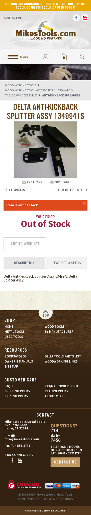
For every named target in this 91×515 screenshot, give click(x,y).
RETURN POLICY (56, 391)
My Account (45, 56)
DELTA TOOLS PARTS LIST (63, 356)
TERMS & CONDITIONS (58, 499)
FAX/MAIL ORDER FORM (61, 386)
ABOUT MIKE (54, 396)
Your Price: (45, 217)
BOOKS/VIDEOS (16, 356)
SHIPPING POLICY (17, 391)
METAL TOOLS (15, 331)
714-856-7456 (56, 435)
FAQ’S (9, 386)
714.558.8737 (20, 445)
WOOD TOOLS (54, 326)
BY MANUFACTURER (59, 331)
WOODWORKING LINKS (61, 361)
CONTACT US (65, 462)
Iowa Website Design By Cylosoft (46, 510)
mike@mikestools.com (16, 439)
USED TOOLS (14, 336)
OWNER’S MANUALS (19, 361)
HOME (9, 326)
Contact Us (13, 17)
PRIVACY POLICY (28, 499)
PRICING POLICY (16, 396)
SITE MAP (11, 366)
